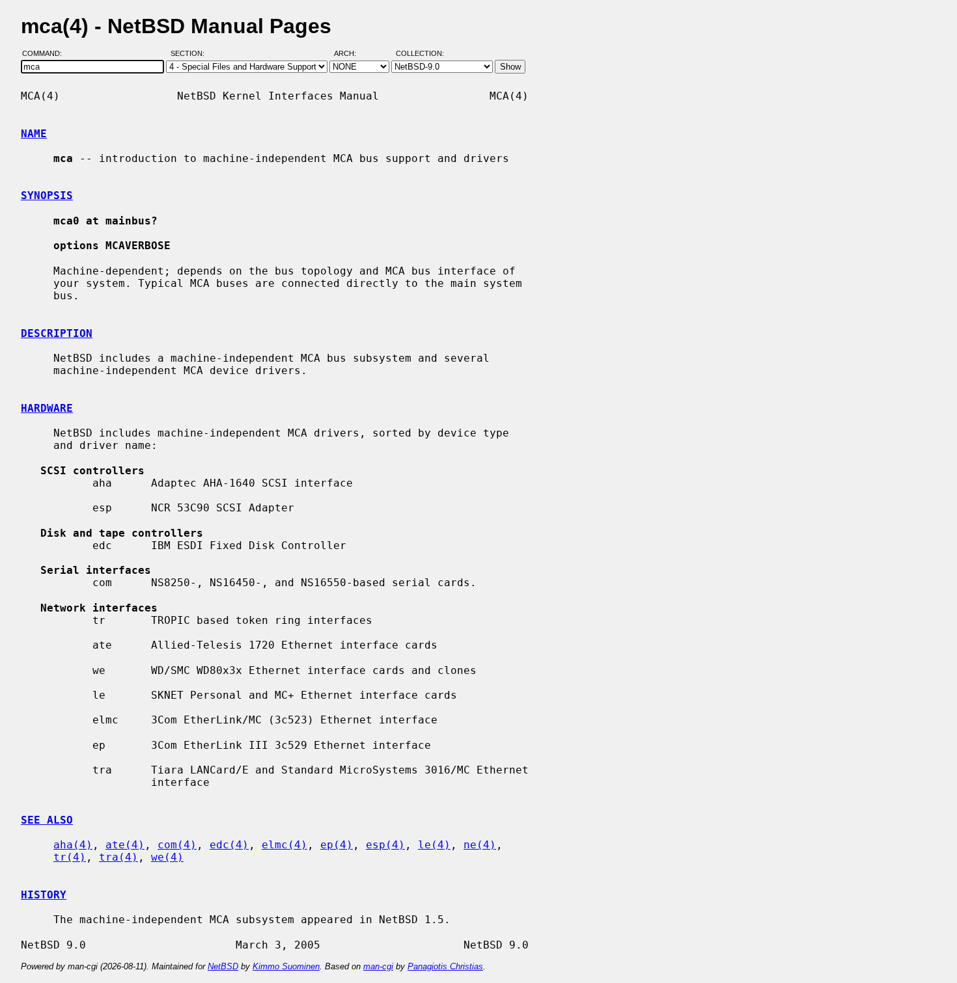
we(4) (167, 857)
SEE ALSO (47, 820)
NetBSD (223, 966)
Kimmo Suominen (286, 966)
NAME (34, 134)
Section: (190, 54)
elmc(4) (284, 845)
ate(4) (125, 845)
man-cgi (378, 966)
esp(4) (385, 845)
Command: (46, 54)
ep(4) (336, 845)
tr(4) (69, 857)
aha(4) (72, 845)
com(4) (177, 845)
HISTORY (43, 895)
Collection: (420, 54)
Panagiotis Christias (445, 966)
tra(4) (118, 857)
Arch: (351, 54)
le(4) (434, 845)
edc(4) (229, 845)
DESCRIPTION (56, 333)
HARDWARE (47, 408)
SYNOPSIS (47, 195)
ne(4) (480, 845)
